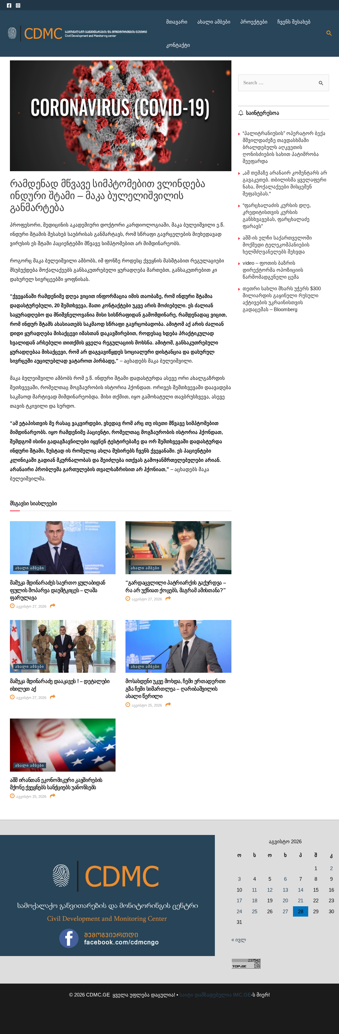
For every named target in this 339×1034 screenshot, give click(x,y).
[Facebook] (9, 5)
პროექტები (253, 22)
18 (254, 900)
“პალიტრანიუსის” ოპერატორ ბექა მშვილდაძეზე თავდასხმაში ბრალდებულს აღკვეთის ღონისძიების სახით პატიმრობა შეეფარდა (284, 147)
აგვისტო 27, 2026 (30, 606)
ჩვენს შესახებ (294, 22)
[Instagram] (18, 5)
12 (269, 890)
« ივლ (238, 939)
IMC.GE (242, 995)
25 (254, 911)
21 (300, 900)
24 (239, 911)
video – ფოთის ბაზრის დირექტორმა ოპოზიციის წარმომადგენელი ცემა (273, 270)
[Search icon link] (329, 33)
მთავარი (176, 22)
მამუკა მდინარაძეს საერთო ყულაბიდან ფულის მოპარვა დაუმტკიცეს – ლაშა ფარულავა (57, 590)
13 (285, 890)
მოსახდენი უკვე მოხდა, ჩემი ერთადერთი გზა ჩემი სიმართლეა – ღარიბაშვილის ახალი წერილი (175, 688)
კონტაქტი (178, 45)
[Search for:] (283, 82)
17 (239, 900)
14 (300, 890)
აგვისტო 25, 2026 (146, 705)
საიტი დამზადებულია (205, 995)
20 (285, 900)
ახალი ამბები (213, 22)
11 (254, 890)
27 (285, 911)
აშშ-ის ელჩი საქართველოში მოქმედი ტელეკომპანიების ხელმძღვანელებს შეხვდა (277, 244)
